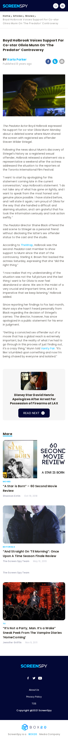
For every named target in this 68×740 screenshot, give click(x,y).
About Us (34, 689)
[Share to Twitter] (55, 63)
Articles (17, 16)
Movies (29, 16)
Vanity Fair (48, 348)
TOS (34, 703)
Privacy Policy (34, 696)
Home (6, 16)
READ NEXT (31, 413)
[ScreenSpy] (15, 6)
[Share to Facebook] (48, 63)
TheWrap (27, 245)
